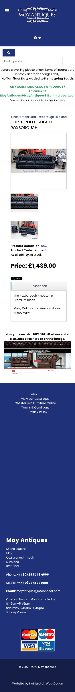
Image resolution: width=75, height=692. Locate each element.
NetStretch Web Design (46, 683)
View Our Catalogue (35, 399)
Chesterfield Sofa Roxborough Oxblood (39, 117)
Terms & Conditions (35, 407)
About (35, 394)
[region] (39, 286)
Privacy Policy (37, 412)
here (35, 339)
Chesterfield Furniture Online (35, 403)
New (44, 246)
